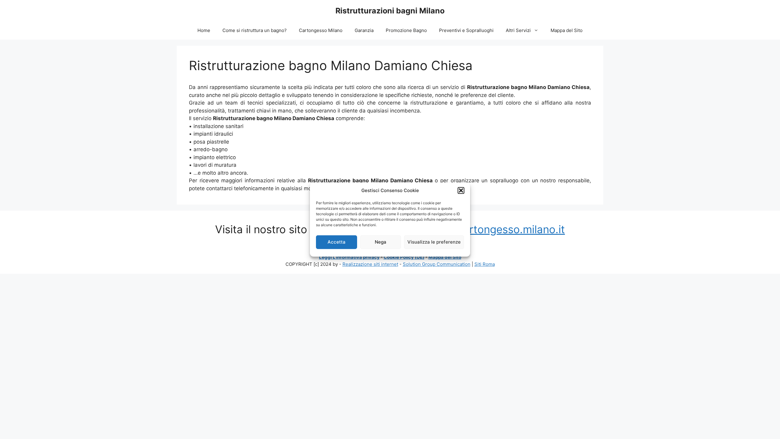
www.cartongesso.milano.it (497, 229)
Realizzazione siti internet (370, 264)
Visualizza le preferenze (434, 242)
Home (203, 30)
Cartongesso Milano (320, 30)
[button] (461, 190)
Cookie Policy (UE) (404, 257)
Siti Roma (484, 264)
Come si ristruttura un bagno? (254, 30)
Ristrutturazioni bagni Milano (390, 10)
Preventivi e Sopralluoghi (466, 30)
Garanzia (364, 30)
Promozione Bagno (406, 30)
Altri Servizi (518, 30)
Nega (380, 242)
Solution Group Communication (436, 264)
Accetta (337, 242)
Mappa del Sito (567, 30)
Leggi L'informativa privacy (349, 257)
